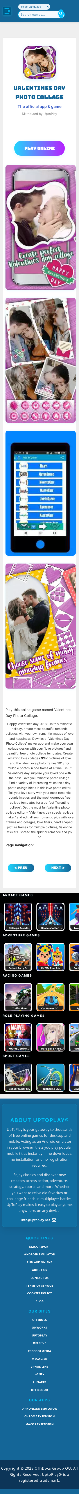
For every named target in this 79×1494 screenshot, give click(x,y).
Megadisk (39, 1359)
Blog (40, 1301)
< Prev (21, 868)
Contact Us (40, 1278)
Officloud (39, 1390)
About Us (39, 1270)
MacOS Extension (39, 1424)
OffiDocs (39, 1320)
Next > (58, 868)
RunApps (39, 1382)
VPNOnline (39, 1367)
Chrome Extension (39, 1416)
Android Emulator (39, 1254)
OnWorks (39, 1327)
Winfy (40, 1374)
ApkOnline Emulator (39, 1409)
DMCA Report (39, 1247)
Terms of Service (39, 1285)
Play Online (40, 148)
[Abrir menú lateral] (7, 11)
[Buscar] (61, 13)
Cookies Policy (39, 1293)
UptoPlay (39, 1335)
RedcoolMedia (39, 1351)
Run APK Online (39, 1262)
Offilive (39, 1343)
